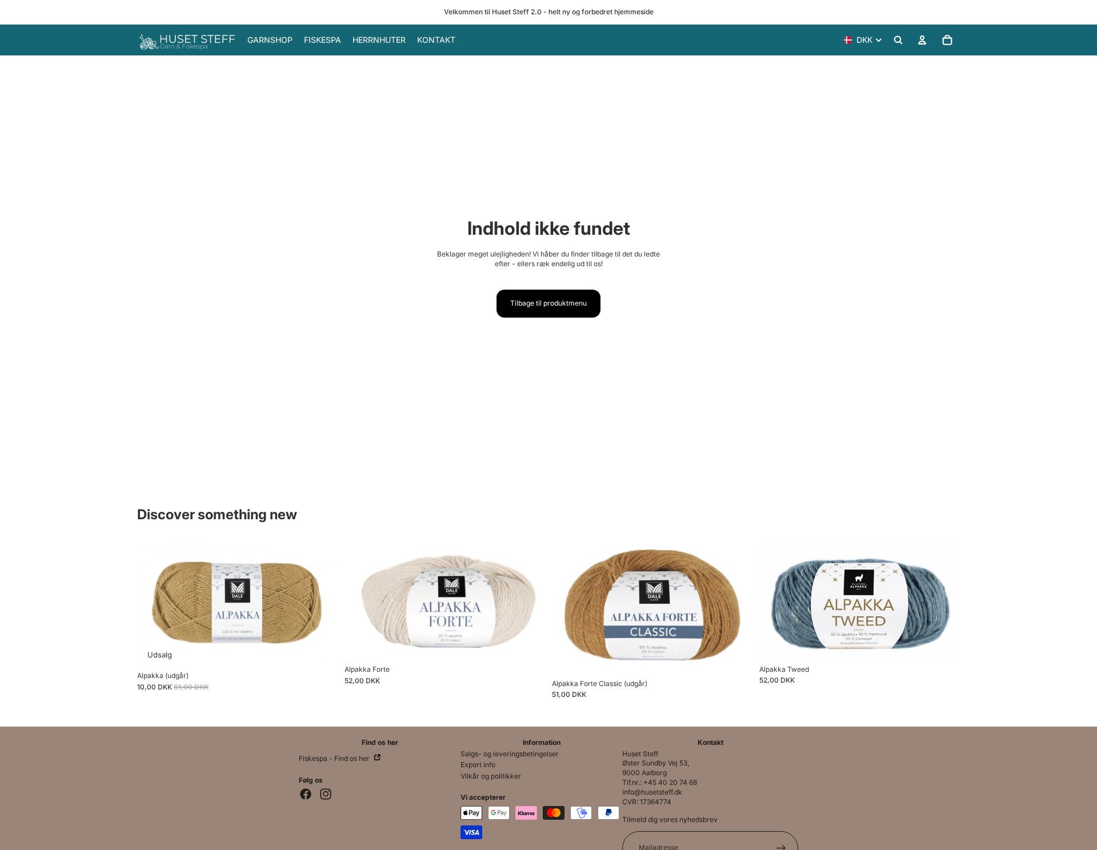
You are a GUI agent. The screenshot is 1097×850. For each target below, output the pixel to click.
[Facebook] (306, 794)
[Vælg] (320, 649)
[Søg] (898, 40)
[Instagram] (326, 794)
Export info (478, 764)
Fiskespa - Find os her (335, 758)
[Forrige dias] (362, 601)
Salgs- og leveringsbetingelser (510, 753)
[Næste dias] (528, 601)
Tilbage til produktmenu (548, 303)
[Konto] (922, 40)
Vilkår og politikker (491, 776)
